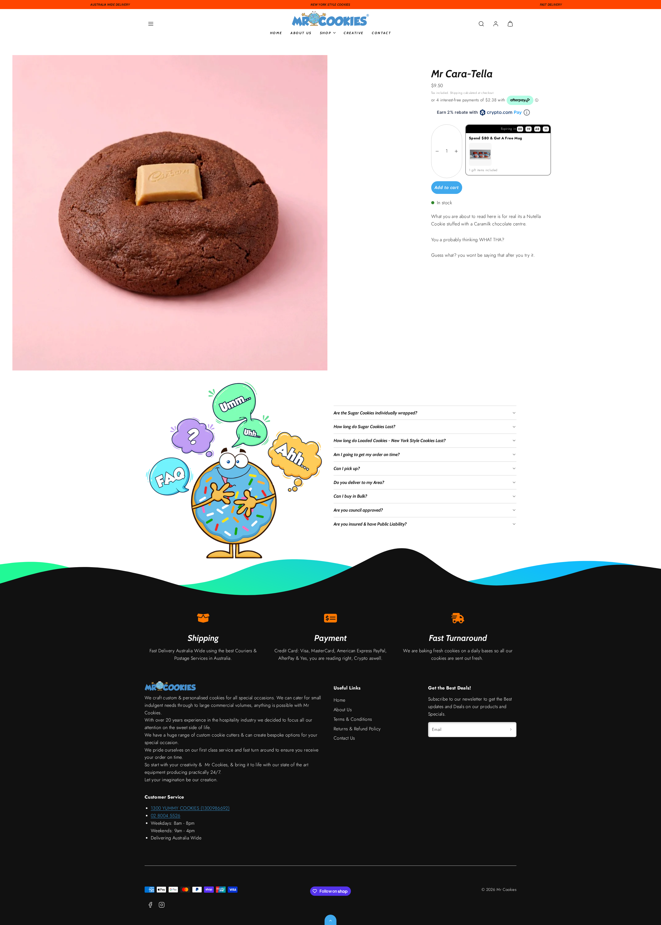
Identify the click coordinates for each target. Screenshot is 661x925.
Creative (354, 33)
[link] (496, 24)
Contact (381, 33)
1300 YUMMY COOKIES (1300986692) (190, 808)
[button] (151, 24)
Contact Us (344, 738)
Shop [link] (325, 33)
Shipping (456, 92)
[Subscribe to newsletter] (510, 729)
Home (276, 33)
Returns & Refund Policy (357, 728)
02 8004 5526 (165, 815)
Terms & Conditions (353, 719)
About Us (301, 33)
